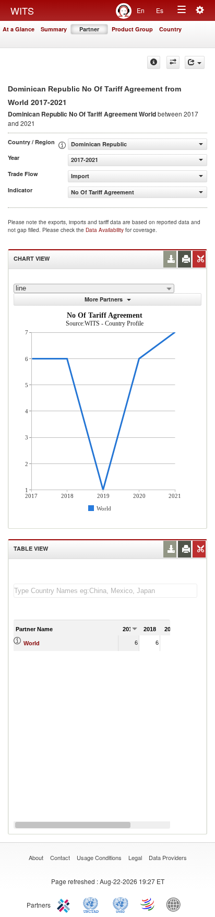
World (31, 643)
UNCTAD (92, 903)
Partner (89, 29)
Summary (54, 29)
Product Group (132, 29)
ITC (65, 903)
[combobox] (94, 288)
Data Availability (105, 230)
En (141, 10)
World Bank (175, 903)
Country (170, 29)
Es (159, 10)
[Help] (153, 62)
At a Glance (18, 29)
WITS (22, 10)
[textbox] (105, 591)
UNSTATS (120, 903)
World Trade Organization (148, 903)
